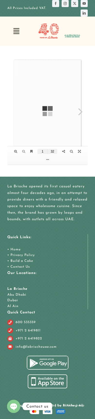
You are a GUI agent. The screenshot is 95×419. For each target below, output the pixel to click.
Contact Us (19, 267)
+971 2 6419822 (29, 338)
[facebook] (55, 3)
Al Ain (13, 306)
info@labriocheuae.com (36, 347)
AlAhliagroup (74, 405)
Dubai (12, 300)
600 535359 (26, 322)
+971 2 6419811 (28, 330)
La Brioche (17, 289)
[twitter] (74, 3)
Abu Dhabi (16, 295)
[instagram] (65, 3)
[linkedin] (84, 13)
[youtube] (84, 3)
